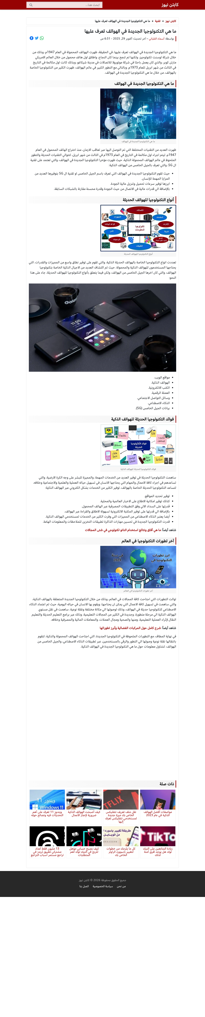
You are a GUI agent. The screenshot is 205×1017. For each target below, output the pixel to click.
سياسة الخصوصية (103, 886)
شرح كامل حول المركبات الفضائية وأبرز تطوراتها (130, 627)
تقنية (157, 21)
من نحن (121, 886)
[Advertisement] (102, 711)
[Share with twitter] (37, 38)
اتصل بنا (84, 886)
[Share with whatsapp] (42, 38)
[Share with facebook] (31, 38)
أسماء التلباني (156, 38)
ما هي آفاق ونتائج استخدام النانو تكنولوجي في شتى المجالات (123, 529)
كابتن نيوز (170, 4)
